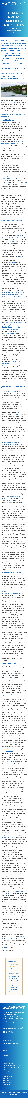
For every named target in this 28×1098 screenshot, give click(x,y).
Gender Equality (13, 973)
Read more (12, 492)
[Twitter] (7, 1032)
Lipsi (5, 947)
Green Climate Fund (11, 241)
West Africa (6, 1085)
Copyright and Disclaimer (10, 1044)
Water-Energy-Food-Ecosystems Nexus (14, 990)
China (4, 1069)
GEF (8, 182)
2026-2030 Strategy (9, 102)
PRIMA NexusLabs (10, 391)
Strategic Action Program (9, 178)
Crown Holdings (9, 762)
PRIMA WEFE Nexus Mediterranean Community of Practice (13, 442)
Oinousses (12, 938)
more (21, 256)
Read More (21, 794)
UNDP (25, 182)
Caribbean (6, 1059)
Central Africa (7, 1061)
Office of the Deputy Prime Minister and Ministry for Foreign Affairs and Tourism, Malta (14, 325)
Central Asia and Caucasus (11, 1067)
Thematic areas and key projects (13, 965)
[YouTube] (9, 1032)
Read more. (9, 751)
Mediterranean (7, 1074)
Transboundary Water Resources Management (14, 983)
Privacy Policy (7, 1048)
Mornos (18, 697)
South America (7, 1076)
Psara (20, 938)
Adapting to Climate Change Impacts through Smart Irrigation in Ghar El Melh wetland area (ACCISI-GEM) (13, 295)
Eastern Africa (7, 1072)
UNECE (20, 148)
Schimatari (9, 697)
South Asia (6, 1078)
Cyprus (5, 695)
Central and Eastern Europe (11, 1065)
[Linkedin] (4, 1032)
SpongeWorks (11, 262)
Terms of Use (7, 1046)
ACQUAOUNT (11, 333)
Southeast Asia (7, 1080)
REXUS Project (15, 414)
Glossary (5, 1050)
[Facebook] (12, 1032)
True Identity (14, 1095)
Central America (8, 1063)
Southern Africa (8, 1082)
